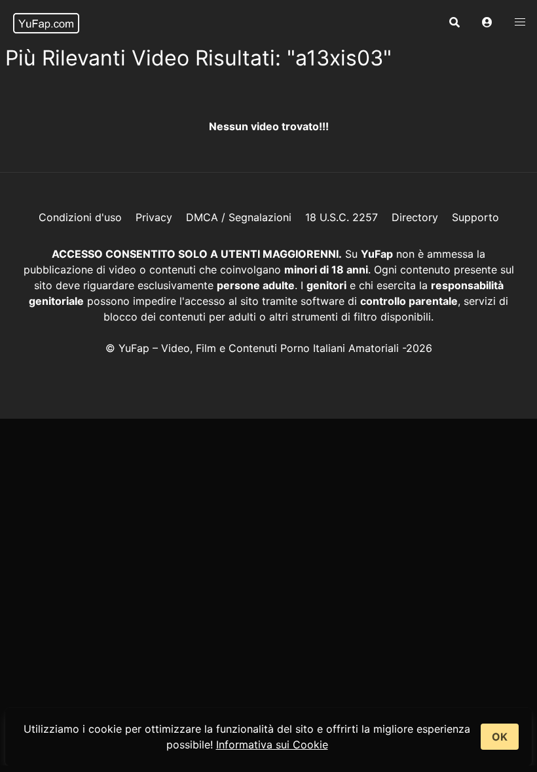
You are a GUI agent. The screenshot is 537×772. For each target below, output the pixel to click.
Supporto (475, 217)
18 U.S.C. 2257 (341, 217)
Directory (415, 217)
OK (500, 736)
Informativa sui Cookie (272, 744)
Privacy (154, 217)
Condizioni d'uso (80, 217)
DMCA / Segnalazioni (238, 217)
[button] (487, 23)
